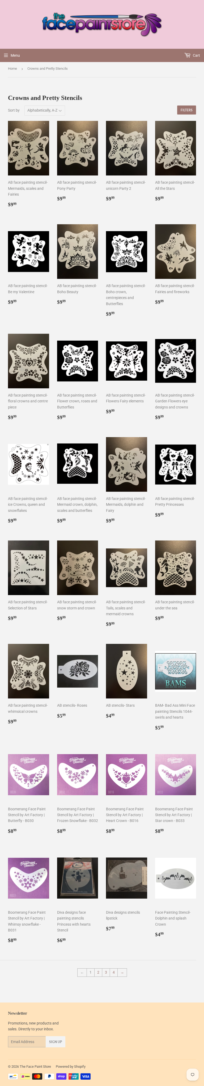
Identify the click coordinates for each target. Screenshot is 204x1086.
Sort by (14, 110)
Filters (187, 110)
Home (12, 69)
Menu (15, 55)
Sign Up (55, 1042)
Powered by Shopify (71, 1067)
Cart (196, 55)
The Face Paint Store (35, 1067)
